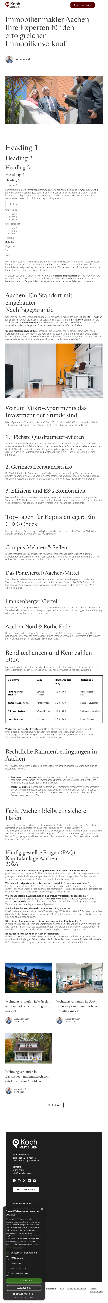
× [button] (42, 1209)
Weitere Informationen (15, 1247)
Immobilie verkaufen (22, 1203)
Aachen (16, 1242)
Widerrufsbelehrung (76, 1288)
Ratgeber (17, 1218)
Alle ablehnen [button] (24, 1288)
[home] (12, 5)
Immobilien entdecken (23, 1208)
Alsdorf (16, 1253)
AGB (62, 1288)
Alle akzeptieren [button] (23, 1281)
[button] (100, 5)
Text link (9, 237)
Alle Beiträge (54, 1105)
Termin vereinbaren (82, 5)
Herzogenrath (19, 1258)
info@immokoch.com (22, 1173)
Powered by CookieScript (24, 1297)
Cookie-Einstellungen (96, 1290)
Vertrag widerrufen (26, 1189)
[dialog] (24, 1253)
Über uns (17, 1213)
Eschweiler (18, 1268)
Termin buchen (20, 1228)
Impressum (51, 1288)
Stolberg (17, 1273)
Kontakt (16, 1223)
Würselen (17, 1263)
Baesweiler (18, 1247)
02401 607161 (19, 1170)
